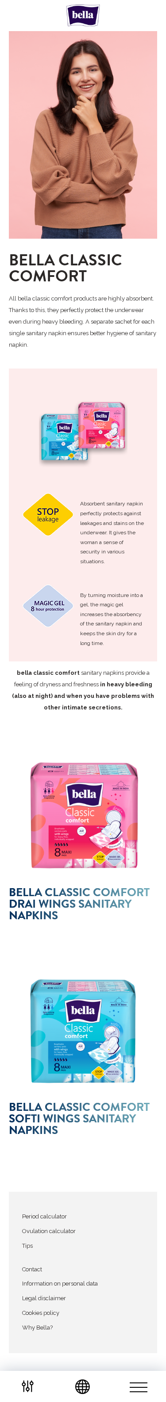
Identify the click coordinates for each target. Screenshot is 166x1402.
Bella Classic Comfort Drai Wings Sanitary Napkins (79, 904)
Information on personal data (60, 1283)
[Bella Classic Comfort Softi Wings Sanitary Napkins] (83, 1030)
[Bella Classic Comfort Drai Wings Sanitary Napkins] (83, 815)
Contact (32, 1269)
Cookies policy (40, 1313)
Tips (27, 1245)
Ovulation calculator (49, 1231)
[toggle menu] (138, 1386)
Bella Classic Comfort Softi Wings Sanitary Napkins (79, 1119)
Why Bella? (37, 1327)
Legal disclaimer (44, 1298)
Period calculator (44, 1216)
